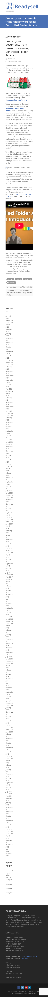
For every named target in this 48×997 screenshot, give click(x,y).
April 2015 (9, 663)
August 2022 (8, 436)
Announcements (13, 37)
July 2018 (9, 548)
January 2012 (8, 770)
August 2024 (8, 385)
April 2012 (9, 758)
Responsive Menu (41, 6)
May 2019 (9, 522)
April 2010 (9, 834)
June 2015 (9, 659)
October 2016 (9, 604)
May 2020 (9, 495)
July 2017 (9, 572)
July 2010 (9, 829)
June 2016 (9, 619)
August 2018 (8, 545)
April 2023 (9, 415)
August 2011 (8, 788)
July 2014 (9, 701)
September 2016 (9, 609)
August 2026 (8, 317)
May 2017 (9, 577)
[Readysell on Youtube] (26, 987)
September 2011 (9, 784)
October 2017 (9, 560)
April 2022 (9, 444)
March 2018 (8, 556)
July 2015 (9, 657)
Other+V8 (11, 282)
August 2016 (8, 613)
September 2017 (9, 565)
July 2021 (9, 464)
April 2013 (9, 732)
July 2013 (9, 725)
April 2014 (9, 705)
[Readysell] (22, 7)
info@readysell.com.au (29, 956)
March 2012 (8, 762)
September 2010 (9, 821)
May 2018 (9, 550)
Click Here (24, 959)
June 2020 (9, 493)
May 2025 (9, 362)
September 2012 (9, 748)
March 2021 (8, 469)
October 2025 (9, 348)
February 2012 (9, 766)
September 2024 (9, 381)
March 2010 (8, 837)
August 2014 (8, 697)
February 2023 (9, 419)
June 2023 (9, 413)
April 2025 (9, 364)
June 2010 (9, 831)
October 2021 (9, 456)
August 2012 (8, 753)
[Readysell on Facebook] (18, 987)
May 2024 (9, 389)
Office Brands (8, 876)
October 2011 (9, 779)
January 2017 (8, 591)
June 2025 (9, 360)
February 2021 (9, 474)
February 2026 (9, 330)
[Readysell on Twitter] (22, 987)
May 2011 (9, 796)
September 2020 (9, 483)
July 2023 (9, 411)
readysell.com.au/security (17, 100)
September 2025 (9, 352)
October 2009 (9, 854)
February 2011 (9, 799)
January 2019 (8, 536)
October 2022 (9, 427)
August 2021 (8, 461)
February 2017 (9, 587)
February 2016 (9, 631)
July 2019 (9, 517)
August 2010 (8, 826)
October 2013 (9, 717)
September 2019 (9, 514)
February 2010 (9, 841)
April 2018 (9, 553)
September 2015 (9, 653)
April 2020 (9, 497)
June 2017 (9, 575)
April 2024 (9, 391)
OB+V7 (10, 279)
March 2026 (8, 326)
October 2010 (9, 817)
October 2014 (9, 689)
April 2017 (9, 579)
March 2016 (8, 627)
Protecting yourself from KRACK (19, 287)
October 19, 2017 (14, 61)
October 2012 (9, 744)
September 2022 (9, 432)
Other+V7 (28, 279)
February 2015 (9, 671)
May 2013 (9, 730)
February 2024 (9, 399)
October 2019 (9, 509)
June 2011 (9, 794)
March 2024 (8, 394)
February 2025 (9, 368)
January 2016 (8, 635)
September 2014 (9, 693)
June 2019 (9, 519)
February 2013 (9, 735)
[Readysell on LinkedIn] (29, 987)
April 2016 (9, 623)
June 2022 (9, 442)
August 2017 (8, 569)
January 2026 (8, 334)
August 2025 (8, 357)
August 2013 (8, 722)
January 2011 (8, 804)
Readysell (11, 59)
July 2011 (9, 791)
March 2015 (8, 666)
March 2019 (8, 527)
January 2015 (8, 675)
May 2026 (9, 320)
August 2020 (8, 487)
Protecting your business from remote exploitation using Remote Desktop (19, 292)
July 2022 (9, 440)
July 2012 (9, 756)
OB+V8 (19, 279)
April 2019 (9, 524)
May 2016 (9, 621)
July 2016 (9, 617)
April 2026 (9, 322)
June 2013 (9, 727)
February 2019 (9, 531)
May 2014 (9, 703)
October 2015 (9, 649)
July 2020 (9, 491)
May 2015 (9, 661)
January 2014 (8, 708)
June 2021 (9, 466)
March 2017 (8, 582)
